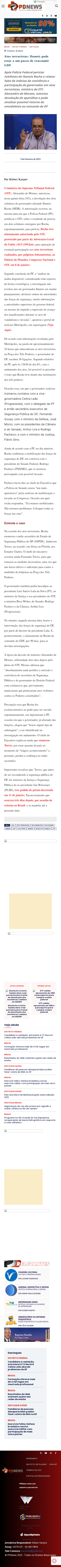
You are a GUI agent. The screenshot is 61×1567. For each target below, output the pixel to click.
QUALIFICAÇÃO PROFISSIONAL (44, 1041)
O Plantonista (41, 1033)
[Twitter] (40, 1453)
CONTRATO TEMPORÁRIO (19, 997)
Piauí (22, 1038)
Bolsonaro (49, 825)
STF (54, 829)
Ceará (20, 989)
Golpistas (22, 829)
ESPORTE (31, 1015)
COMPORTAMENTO (25, 992)
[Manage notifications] (54, 1560)
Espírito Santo (18, 1015)
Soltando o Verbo (28, 1051)
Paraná (40, 1035)
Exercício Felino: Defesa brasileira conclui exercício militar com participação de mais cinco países (29, 1083)
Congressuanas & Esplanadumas (43, 995)
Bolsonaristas (37, 825)
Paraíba (31, 1035)
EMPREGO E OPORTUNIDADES (22, 1012)
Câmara (8, 829)
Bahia (45, 987)
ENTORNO (42, 1012)
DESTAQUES (34, 47)
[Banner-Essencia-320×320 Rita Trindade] (27, 1211)
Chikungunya (32, 989)
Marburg (19, 1028)
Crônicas (19, 1000)
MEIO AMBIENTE (22, 1030)
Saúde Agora (23, 1048)
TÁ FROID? (42, 1051)
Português (40, 2)
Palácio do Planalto (43, 829)
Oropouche (12, 1035)
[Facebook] (42, 16)
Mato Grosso (31, 1028)
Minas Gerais (37, 1030)
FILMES (45, 1020)
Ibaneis (30, 829)
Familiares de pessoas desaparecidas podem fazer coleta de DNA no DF (28, 1070)
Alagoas (23, 987)
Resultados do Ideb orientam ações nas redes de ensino (19, 1397)
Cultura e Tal (42, 1000)
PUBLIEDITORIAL (21, 1041)
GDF (14, 829)
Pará (22, 1035)
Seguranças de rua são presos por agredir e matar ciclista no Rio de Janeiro (27, 1107)
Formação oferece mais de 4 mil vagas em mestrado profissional (21, 1382)
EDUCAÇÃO (40, 1010)
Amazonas (34, 987)
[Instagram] (47, 16)
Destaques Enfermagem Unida (23, 1007)
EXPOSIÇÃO (26, 1018)
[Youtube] (55, 16)
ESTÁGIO (42, 1015)
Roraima (13, 1046)
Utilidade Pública (39, 1056)
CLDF (43, 989)
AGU (12, 825)
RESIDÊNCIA (19, 1043)
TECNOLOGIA (29, 1053)
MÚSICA (29, 1033)
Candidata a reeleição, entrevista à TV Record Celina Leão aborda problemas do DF (21, 1365)
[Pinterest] (34, 167)
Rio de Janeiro (33, 1043)
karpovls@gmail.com (32, 1551)
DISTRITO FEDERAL (19, 47)
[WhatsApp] (40, 167)
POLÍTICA (32, 1038)
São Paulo (40, 1046)
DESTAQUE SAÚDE (36, 1005)
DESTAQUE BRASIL (13, 1103)
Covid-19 (36, 997)
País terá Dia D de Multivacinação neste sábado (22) (29, 1096)
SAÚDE (11, 1048)
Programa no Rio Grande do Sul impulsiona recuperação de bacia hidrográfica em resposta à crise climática (29, 1120)
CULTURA (30, 1000)
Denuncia (34, 1002)
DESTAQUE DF (19, 1005)
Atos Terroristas (23, 825)
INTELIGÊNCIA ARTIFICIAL (28, 1023)
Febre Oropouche (32, 1020)
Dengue (24, 1002)
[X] (51, 16)
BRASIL (7, 47)
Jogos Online (13, 1025)
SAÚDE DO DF (37, 1048)
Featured (38, 1018)
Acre (15, 987)
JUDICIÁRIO (26, 1025)
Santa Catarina (27, 1046)
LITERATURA (40, 1025)
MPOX (19, 1033)
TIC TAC (42, 1053)
